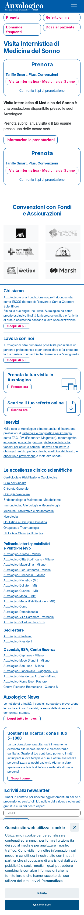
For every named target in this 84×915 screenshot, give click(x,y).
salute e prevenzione (64, 703)
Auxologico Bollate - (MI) (20, 585)
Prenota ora (19, 386)
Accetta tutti (42, 905)
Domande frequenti (14, 29)
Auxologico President (18, 641)
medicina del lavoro (61, 451)
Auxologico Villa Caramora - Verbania (29, 617)
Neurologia (11, 516)
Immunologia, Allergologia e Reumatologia (32, 505)
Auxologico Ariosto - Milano (22, 554)
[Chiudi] (74, 827)
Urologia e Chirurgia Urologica (23, 533)
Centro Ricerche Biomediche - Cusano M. (32, 686)
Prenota (13, 17)
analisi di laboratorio (62, 428)
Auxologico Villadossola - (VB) (24, 622)
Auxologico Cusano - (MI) (21, 590)
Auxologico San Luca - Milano (24, 665)
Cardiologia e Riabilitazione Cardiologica (30, 477)
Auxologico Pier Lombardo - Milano (27, 569)
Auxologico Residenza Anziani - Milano (30, 676)
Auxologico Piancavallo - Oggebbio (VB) (31, 671)
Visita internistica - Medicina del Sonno (42, 81)
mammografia (67, 437)
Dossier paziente (60, 27)
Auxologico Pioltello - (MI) (21, 580)
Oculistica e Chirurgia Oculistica (25, 522)
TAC (15, 437)
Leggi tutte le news (22, 718)
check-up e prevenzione (19, 456)
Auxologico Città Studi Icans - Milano (29, 559)
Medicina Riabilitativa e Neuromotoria (29, 511)
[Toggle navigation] (74, 6)
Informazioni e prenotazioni (31, 139)
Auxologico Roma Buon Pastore (25, 681)
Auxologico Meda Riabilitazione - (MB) (29, 601)
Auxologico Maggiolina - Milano (25, 564)
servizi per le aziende (32, 451)
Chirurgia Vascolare (17, 494)
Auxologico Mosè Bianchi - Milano (26, 660)
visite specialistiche (57, 442)
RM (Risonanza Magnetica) (38, 437)
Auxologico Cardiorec (18, 636)
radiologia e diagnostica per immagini (47, 433)
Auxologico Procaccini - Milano (24, 575)
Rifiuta (42, 893)
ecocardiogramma (30, 442)
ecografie (10, 442)
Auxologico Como (15, 606)
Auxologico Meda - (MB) (20, 596)
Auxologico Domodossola (21, 611)
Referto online (58, 17)
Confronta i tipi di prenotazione (42, 90)
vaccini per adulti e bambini (22, 446)
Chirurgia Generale (16, 488)
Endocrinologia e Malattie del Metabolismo (32, 499)
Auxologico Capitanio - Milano (24, 655)
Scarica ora (19, 409)
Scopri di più (17, 326)
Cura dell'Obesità (15, 483)
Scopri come (20, 778)
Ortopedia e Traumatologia (21, 527)
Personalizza (52, 881)
